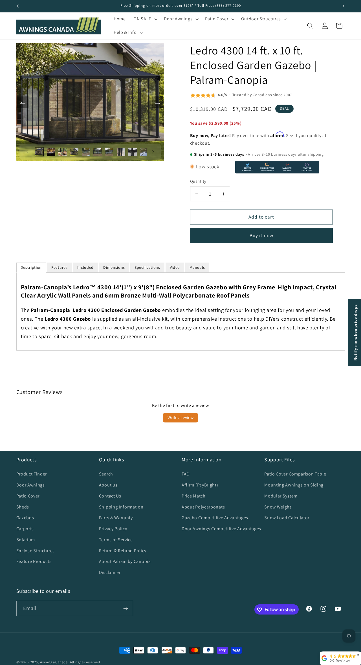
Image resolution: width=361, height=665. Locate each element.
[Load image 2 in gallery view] (51, 151)
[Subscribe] (125, 608)
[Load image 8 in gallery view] (121, 151)
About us (108, 485)
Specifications (147, 267)
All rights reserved (85, 662)
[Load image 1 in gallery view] (39, 151)
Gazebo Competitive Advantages (215, 518)
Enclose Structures (35, 551)
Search (106, 474)
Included (85, 267)
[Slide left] (27, 152)
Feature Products (34, 562)
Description (31, 267)
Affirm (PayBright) (200, 485)
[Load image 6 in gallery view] (97, 151)
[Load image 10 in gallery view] (144, 151)
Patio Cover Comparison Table (295, 474)
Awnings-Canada (54, 662)
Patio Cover (28, 496)
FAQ (186, 474)
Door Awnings (30, 485)
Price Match (194, 496)
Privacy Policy (113, 529)
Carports (25, 529)
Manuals (197, 267)
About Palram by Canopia (125, 562)
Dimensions (114, 267)
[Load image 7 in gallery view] (109, 151)
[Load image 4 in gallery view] (74, 151)
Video (175, 267)
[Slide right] (153, 152)
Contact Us (110, 496)
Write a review (180, 417)
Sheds (22, 507)
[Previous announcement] (17, 6)
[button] (144, 19)
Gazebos (25, 518)
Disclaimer (110, 572)
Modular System (281, 496)
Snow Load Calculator (286, 518)
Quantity (198, 181)
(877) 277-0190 (228, 5)
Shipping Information (121, 507)
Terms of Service (116, 540)
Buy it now (262, 235)
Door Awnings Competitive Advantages (221, 529)
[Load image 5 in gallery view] (86, 151)
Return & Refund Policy (122, 551)
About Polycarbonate (203, 507)
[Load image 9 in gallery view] (132, 151)
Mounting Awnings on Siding (293, 485)
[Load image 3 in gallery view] (62, 151)
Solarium (25, 540)
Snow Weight (277, 507)
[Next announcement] (343, 6)
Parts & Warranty (116, 518)
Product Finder (31, 474)
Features (59, 267)
